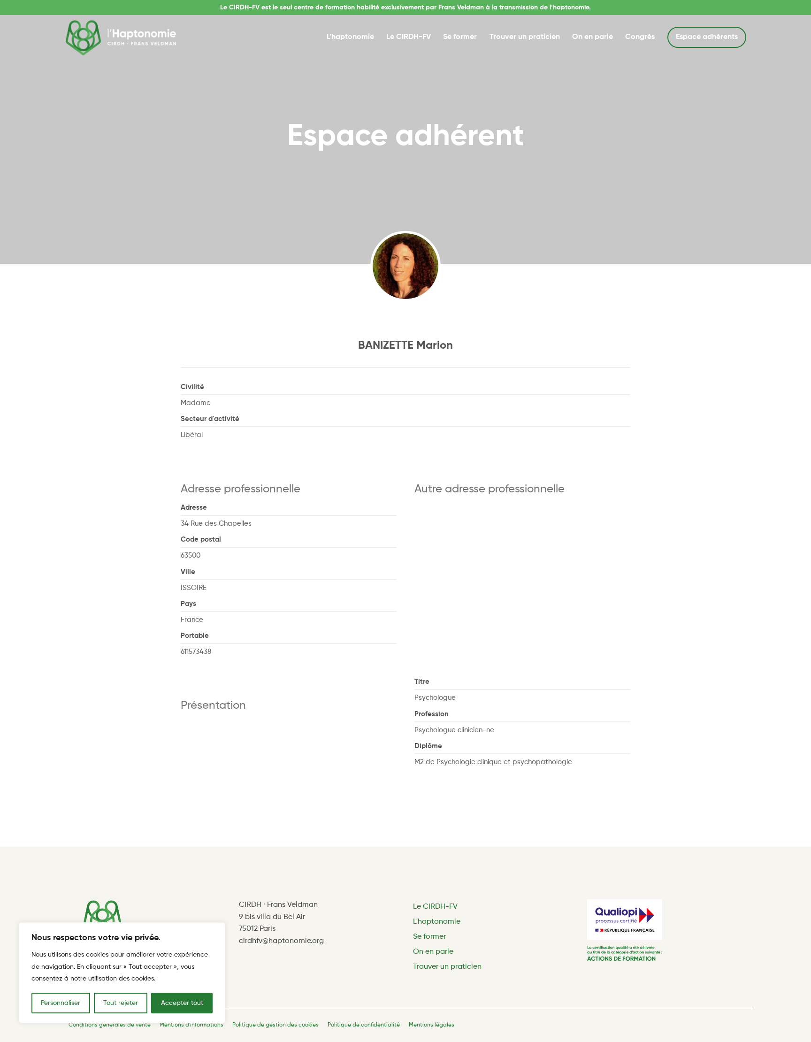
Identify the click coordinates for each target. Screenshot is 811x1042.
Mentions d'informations (191, 1025)
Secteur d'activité (210, 418)
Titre (421, 681)
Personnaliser (60, 1003)
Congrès (640, 37)
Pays (188, 603)
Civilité (192, 387)
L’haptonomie (350, 37)
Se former (460, 37)
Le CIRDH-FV (408, 37)
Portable (195, 635)
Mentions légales (431, 1025)
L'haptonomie (436, 922)
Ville (188, 571)
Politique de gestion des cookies (275, 1025)
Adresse (194, 507)
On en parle (592, 37)
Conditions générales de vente (110, 1025)
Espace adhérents (707, 37)
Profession (431, 714)
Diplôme (428, 746)
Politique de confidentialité (364, 1025)
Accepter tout (182, 1003)
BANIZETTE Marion (405, 345)
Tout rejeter (120, 1003)
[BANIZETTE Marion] (405, 266)
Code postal (201, 539)
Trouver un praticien (525, 37)
